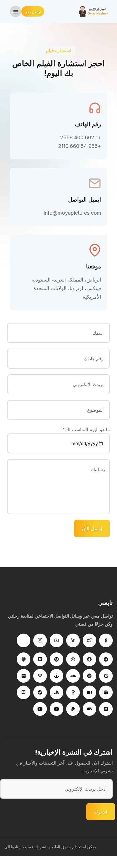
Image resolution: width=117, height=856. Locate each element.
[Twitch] (23, 692)
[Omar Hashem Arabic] (95, 11)
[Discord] (106, 709)
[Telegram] (106, 659)
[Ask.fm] (73, 692)
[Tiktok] (23, 640)
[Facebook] (106, 640)
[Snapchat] (89, 659)
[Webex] (106, 692)
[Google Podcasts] (106, 676)
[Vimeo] (40, 659)
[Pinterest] (56, 659)
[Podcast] (23, 659)
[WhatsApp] (73, 659)
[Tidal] (40, 676)
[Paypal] (73, 709)
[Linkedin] (73, 640)
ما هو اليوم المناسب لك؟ (86, 429)
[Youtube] (56, 640)
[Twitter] (89, 640)
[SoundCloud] (73, 676)
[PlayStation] (56, 692)
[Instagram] (40, 640)
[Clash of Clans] (89, 709)
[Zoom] (89, 692)
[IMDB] (23, 676)
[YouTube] (56, 709)
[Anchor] (56, 676)
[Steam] (40, 692)
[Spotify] (89, 676)
